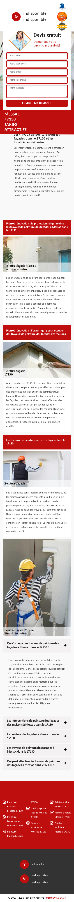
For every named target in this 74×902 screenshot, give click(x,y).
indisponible (35, 13)
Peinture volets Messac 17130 (63, 814)
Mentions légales (56, 898)
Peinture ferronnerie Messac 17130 (15, 821)
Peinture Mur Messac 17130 (62, 804)
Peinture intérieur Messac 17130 (62, 827)
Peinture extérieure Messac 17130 (38, 827)
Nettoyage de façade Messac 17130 (39, 812)
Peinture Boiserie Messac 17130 (15, 806)
